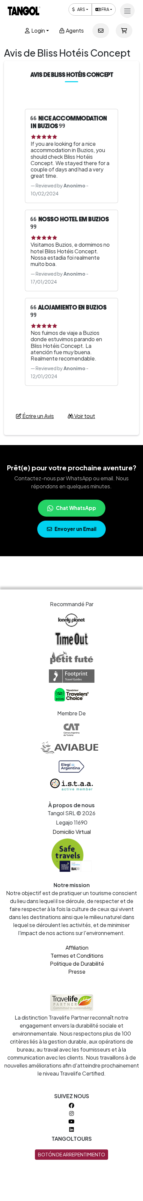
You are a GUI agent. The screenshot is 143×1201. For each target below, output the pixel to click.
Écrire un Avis (37, 415)
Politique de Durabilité (77, 963)
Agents (74, 30)
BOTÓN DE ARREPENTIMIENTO (71, 1154)
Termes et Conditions (77, 955)
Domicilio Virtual (72, 831)
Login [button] (37, 30)
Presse (76, 971)
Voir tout (84, 415)
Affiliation (77, 947)
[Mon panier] (124, 30)
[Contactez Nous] (100, 30)
